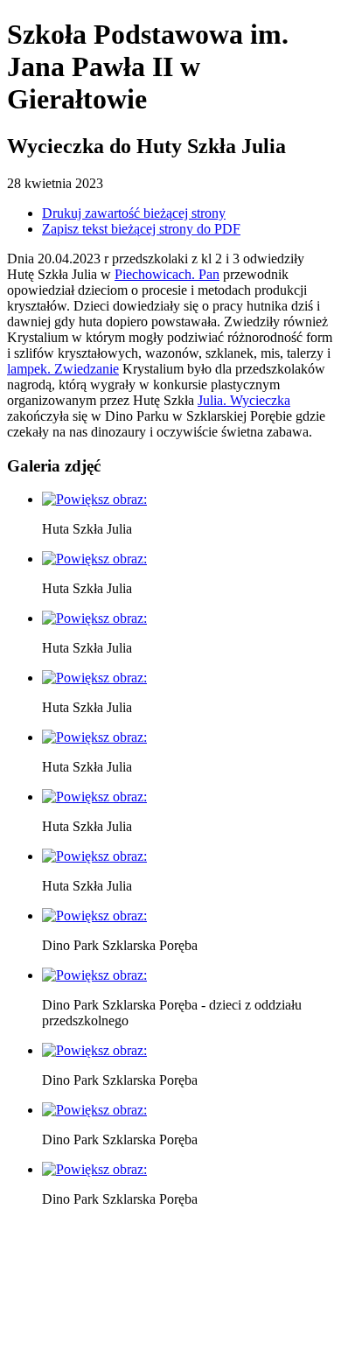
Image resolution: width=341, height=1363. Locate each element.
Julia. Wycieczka (244, 400)
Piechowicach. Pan (167, 274)
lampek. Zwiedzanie (63, 368)
